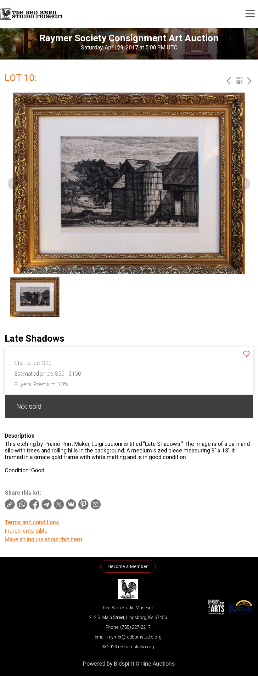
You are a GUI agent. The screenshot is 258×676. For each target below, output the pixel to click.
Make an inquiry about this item (43, 539)
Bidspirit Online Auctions (144, 663)
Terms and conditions (32, 522)
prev (229, 81)
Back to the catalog (239, 81)
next (249, 81)
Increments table (26, 530)
